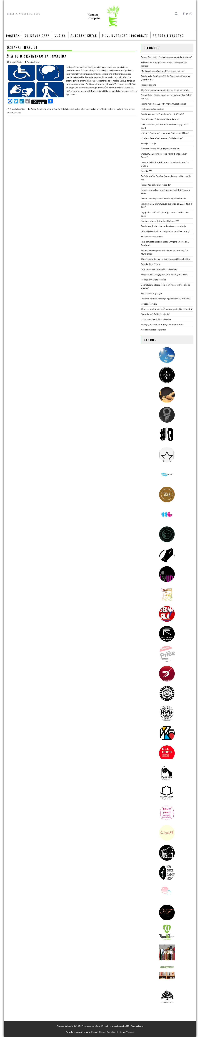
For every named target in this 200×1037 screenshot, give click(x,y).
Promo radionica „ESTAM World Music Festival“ (164, 103)
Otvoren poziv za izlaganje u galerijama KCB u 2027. (166, 298)
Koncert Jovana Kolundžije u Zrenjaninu (160, 148)
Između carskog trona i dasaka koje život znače (163, 198)
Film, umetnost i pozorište (125, 36)
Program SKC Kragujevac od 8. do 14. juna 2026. (164, 274)
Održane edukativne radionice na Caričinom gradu (165, 90)
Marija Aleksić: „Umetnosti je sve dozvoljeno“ (162, 71)
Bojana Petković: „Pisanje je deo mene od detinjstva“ (166, 57)
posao (131, 109)
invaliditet (101, 109)
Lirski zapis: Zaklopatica (152, 109)
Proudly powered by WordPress (81, 1032)
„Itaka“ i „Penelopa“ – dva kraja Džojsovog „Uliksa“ (165, 133)
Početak (13, 36)
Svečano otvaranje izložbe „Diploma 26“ (160, 221)
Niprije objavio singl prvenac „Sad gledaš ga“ (162, 138)
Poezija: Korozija (149, 303)
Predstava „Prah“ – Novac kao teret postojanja (163, 226)
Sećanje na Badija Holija (152, 236)
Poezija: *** (146, 171)
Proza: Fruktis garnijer (151, 293)
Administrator (33, 62)
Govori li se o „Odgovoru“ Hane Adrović (160, 119)
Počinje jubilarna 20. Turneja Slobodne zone (162, 324)
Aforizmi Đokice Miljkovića (153, 329)
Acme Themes (127, 1032)
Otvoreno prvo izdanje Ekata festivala (159, 269)
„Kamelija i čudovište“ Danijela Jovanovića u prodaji (165, 231)
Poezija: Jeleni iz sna (150, 264)
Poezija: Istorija (148, 143)
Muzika (60, 36)
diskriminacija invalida (70, 109)
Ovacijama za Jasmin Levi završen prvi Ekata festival (165, 259)
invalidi (93, 109)
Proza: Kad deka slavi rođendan (156, 184)
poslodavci (12, 112)
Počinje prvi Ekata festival (153, 279)
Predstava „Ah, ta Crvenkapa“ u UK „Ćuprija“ (162, 114)
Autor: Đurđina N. (38, 109)
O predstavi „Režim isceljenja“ (155, 314)
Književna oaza (37, 36)
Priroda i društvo (168, 36)
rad (19, 112)
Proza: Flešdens (148, 84)
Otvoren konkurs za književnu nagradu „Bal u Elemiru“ (167, 309)
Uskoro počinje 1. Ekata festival (156, 319)
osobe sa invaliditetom (117, 109)
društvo (85, 109)
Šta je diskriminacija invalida (37, 56)
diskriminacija (53, 109)
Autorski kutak (84, 36)
